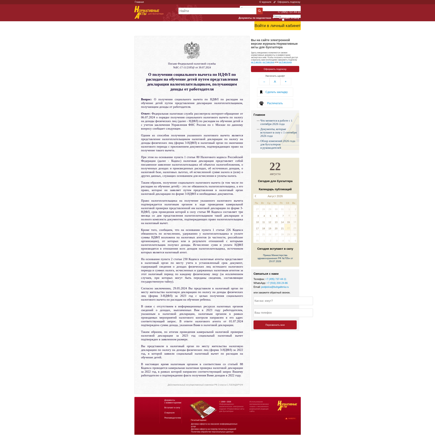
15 (288, 222)
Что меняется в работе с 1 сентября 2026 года (276, 122)
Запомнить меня (293, 20)
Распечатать (275, 103)
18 (263, 228)
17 (257, 228)
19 (269, 228)
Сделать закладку (276, 92)
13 (276, 222)
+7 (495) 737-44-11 (275, 279)
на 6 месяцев (285, 62)
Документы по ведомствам (258, 18)
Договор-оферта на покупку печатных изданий (213, 429)
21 (282, 228)
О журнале (265, 2)
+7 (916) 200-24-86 (277, 283)
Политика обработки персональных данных (212, 432)
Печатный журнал (198, 420)
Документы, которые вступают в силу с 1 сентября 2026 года (278, 132)
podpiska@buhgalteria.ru (275, 286)
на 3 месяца (268, 62)
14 (282, 222)
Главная (139, 2)
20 (276, 228)
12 (269, 222)
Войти (281, 34)
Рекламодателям (172, 418)
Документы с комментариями (172, 401)
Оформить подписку (288, 2)
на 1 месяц (256, 62)
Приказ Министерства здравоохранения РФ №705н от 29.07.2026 (275, 258)
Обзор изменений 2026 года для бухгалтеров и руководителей (277, 144)
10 (257, 222)
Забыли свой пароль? (288, 31)
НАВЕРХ (291, 418)
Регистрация (293, 34)
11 (263, 222)
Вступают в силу (289, 17)
